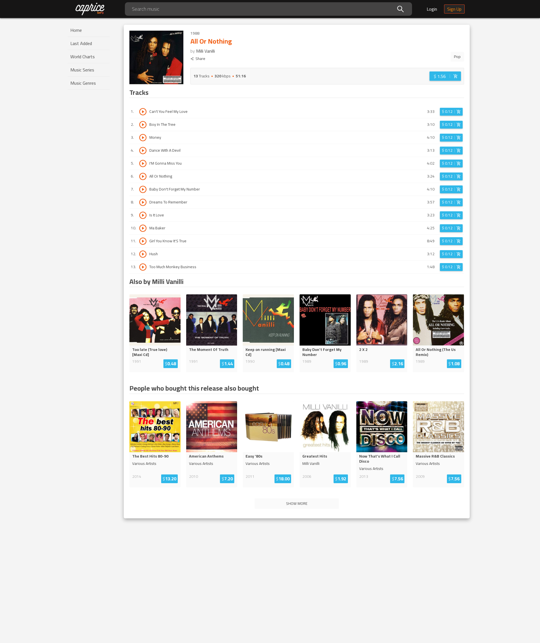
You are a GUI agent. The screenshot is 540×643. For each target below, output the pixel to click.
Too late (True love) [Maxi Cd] (149, 352)
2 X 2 (363, 349)
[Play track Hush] (143, 254)
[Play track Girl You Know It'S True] (143, 241)
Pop (457, 56)
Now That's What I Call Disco (379, 459)
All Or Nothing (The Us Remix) (436, 352)
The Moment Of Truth (208, 349)
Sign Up (454, 9)
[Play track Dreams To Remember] (143, 202)
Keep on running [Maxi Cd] (266, 352)
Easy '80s (254, 456)
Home (76, 30)
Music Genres (83, 83)
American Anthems (206, 456)
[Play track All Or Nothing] (143, 176)
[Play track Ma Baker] (143, 228)
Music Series (82, 70)
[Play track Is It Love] (143, 215)
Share (200, 59)
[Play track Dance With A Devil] (143, 150)
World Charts (82, 56)
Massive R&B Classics (435, 456)
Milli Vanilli (205, 51)
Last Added (81, 43)
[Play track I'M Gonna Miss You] (143, 163)
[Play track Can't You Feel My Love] (143, 112)
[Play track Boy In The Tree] (143, 125)
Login (432, 9)
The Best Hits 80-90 (150, 456)
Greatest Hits (314, 456)
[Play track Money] (143, 138)
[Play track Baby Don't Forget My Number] (143, 189)
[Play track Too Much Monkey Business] (143, 267)
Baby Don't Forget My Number (321, 352)
